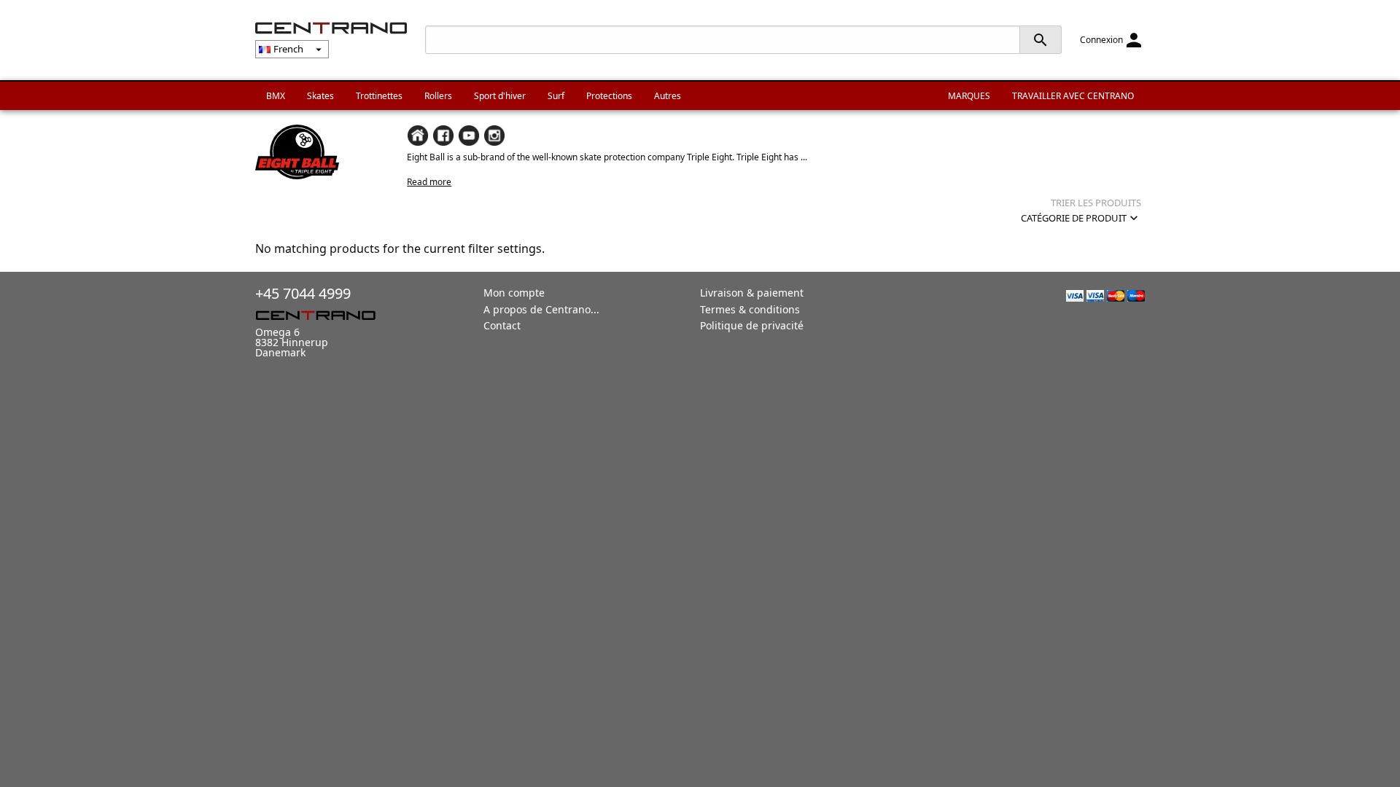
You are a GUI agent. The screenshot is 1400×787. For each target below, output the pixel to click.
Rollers (438, 96)
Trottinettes (379, 96)
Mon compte (514, 292)
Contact (502, 325)
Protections (609, 96)
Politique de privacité (752, 325)
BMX (275, 96)
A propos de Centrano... (541, 309)
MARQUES (969, 96)
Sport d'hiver (500, 96)
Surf (556, 96)
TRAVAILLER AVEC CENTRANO (1073, 96)
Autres (667, 96)
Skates (320, 96)
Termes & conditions (750, 309)
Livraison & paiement (752, 292)
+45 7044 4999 (303, 293)
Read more (429, 182)
